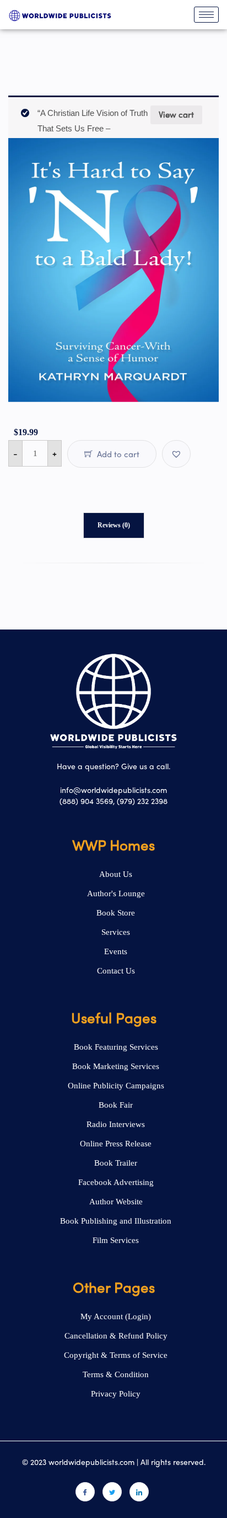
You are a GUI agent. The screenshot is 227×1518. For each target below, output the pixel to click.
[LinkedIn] (139, 1491)
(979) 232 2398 (142, 800)
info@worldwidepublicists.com (113, 789)
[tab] (114, 525)
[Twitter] (112, 1491)
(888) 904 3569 (86, 800)
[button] (176, 454)
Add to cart (117, 454)
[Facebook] (85, 1491)
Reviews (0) (114, 525)
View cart (176, 114)
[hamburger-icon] (206, 15)
